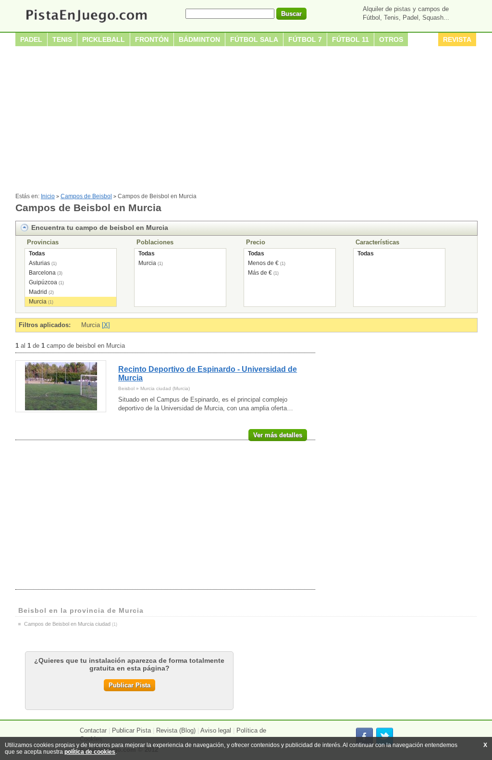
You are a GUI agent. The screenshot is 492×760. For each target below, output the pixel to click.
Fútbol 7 (305, 39)
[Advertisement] (246, 120)
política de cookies (89, 751)
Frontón (152, 39)
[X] (106, 325)
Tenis (62, 39)
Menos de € (263, 263)
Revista (457, 39)
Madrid (38, 292)
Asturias (39, 263)
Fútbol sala (254, 39)
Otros (391, 39)
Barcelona (42, 272)
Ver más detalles (277, 435)
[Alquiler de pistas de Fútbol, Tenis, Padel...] (86, 23)
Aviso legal (215, 730)
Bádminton (199, 39)
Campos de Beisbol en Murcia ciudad (67, 624)
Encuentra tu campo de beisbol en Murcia (99, 227)
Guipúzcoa (43, 282)
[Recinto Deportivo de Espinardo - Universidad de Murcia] (61, 386)
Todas (37, 253)
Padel (31, 39)
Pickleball (103, 39)
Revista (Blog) (176, 730)
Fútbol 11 (350, 39)
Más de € (260, 272)
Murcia (38, 301)
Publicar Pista (129, 685)
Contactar (93, 730)
